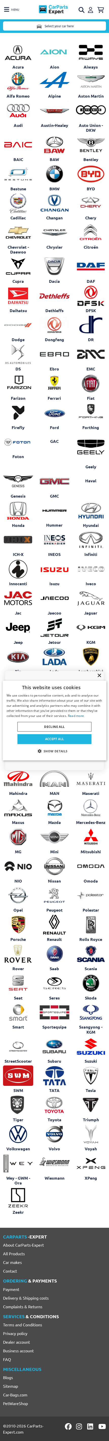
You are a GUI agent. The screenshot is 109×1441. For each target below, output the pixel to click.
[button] (54, 751)
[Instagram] (80, 1426)
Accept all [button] (54, 739)
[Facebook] (68, 1426)
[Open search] (82, 10)
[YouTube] (102, 1426)
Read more (76, 715)
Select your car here (59, 26)
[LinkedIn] (91, 1426)
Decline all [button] (54, 727)
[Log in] (91, 9)
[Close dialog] (99, 675)
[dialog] (54, 720)
